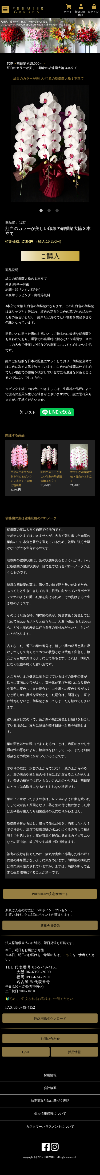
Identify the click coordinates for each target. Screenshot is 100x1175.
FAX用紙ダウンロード (50, 1018)
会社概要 (50, 1088)
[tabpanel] (50, 144)
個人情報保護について (50, 1113)
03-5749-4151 (44, 967)
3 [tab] (58, 211)
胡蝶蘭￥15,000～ (30, 63)
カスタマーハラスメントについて (50, 1126)
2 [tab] (50, 211)
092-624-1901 (38, 977)
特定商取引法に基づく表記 (50, 1100)
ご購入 (50, 255)
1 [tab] (42, 211)
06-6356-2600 (38, 972)
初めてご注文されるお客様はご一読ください (41, 998)
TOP (10, 63)
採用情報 (74, 1052)
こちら (68, 955)
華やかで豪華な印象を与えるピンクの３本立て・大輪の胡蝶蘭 (21, 481)
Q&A (25, 1052)
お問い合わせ (50, 1038)
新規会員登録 (50, 925)
